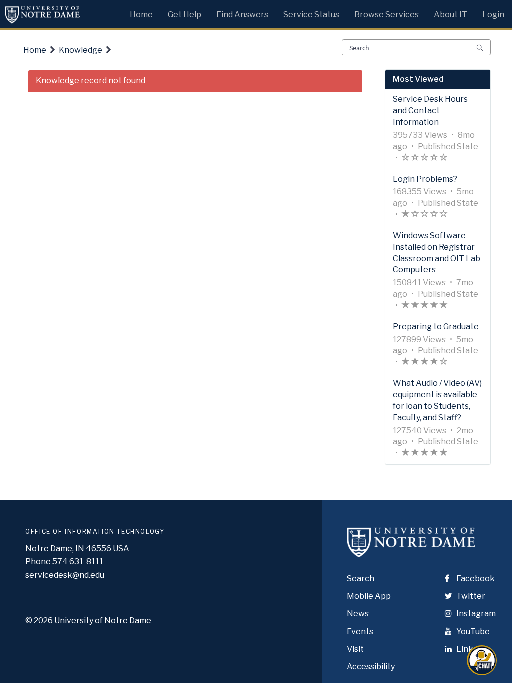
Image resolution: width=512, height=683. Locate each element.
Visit (355, 649)
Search (360, 579)
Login (493, 15)
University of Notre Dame (103, 621)
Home (35, 50)
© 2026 (39, 621)
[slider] (425, 158)
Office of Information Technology (95, 532)
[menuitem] (141, 12)
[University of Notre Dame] (411, 551)
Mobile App (369, 596)
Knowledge (80, 50)
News (358, 613)
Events (360, 631)
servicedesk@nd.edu (65, 575)
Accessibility (371, 667)
